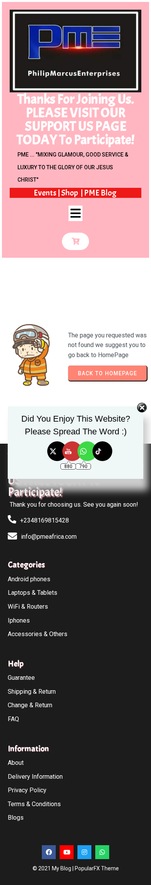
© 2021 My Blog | (54, 868)
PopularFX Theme (97, 868)
